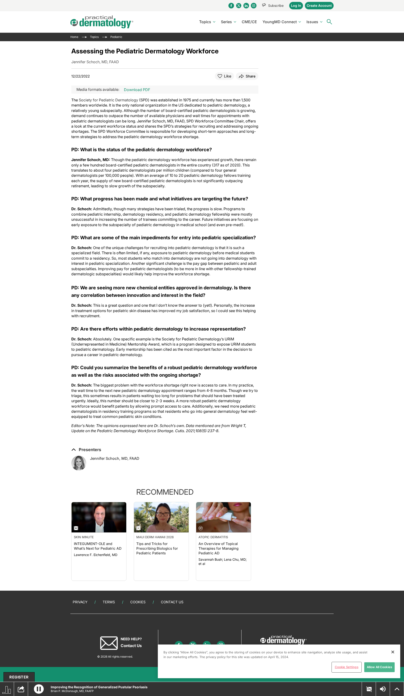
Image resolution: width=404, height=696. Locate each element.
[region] (279, 661)
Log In (296, 5)
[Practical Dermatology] (101, 21)
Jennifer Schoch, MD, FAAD (114, 458)
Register (19, 677)
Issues (312, 21)
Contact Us (172, 602)
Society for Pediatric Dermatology (108, 100)
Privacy (80, 602)
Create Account (319, 5)
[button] (86, 450)
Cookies (138, 602)
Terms (109, 602)
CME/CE (249, 21)
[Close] (393, 652)
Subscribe (276, 5)
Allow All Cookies (379, 667)
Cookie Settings (346, 667)
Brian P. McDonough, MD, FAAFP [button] (72, 691)
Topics (205, 21)
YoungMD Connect (280, 21)
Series (226, 21)
